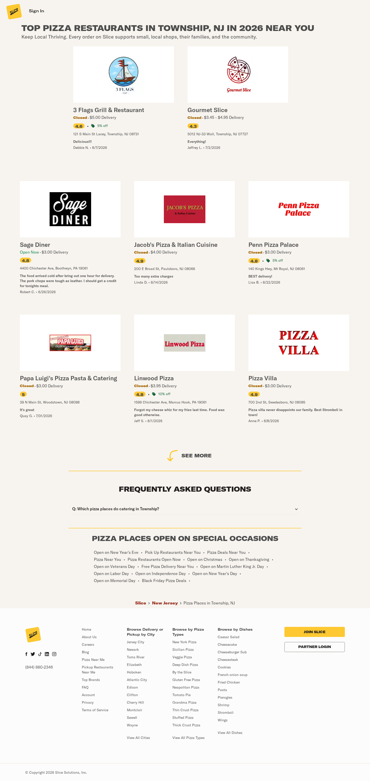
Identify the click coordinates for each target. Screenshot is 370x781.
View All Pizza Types (188, 737)
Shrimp (223, 705)
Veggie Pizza (182, 657)
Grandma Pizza (184, 702)
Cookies (224, 667)
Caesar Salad (228, 637)
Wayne (132, 725)
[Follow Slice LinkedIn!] (47, 654)
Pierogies (225, 697)
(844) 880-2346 (39, 667)
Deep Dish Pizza (185, 664)
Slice (140, 602)
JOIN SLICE (314, 632)
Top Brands (91, 679)
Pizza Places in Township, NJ (209, 602)
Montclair (134, 710)
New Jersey (165, 602)
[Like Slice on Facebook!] (26, 654)
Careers (88, 644)
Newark (133, 649)
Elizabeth (134, 664)
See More (196, 455)
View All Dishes (230, 732)
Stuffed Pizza (183, 717)
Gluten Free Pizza (186, 679)
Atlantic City (137, 679)
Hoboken (134, 672)
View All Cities (138, 737)
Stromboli (226, 712)
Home (86, 629)
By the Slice (181, 672)
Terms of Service (95, 710)
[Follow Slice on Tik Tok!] (40, 654)
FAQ (85, 687)
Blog (85, 652)
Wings (223, 720)
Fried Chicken (229, 682)
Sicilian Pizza (183, 649)
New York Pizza (184, 642)
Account (88, 695)
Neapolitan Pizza (185, 687)
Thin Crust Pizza (185, 710)
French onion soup (232, 674)
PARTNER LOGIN (314, 646)
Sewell (132, 717)
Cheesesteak (228, 659)
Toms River (135, 657)
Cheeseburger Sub (232, 652)
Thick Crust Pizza (186, 725)
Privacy (88, 702)
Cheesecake (227, 644)
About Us (89, 637)
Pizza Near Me (93, 659)
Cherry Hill (135, 702)
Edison (132, 687)
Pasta (222, 690)
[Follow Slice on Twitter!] (32, 654)
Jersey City (135, 642)
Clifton (132, 695)
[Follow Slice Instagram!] (54, 654)
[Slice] (13, 11)
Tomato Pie (181, 695)
